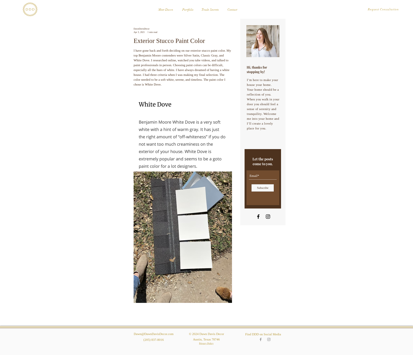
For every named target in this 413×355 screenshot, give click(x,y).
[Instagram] (268, 216)
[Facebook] (258, 216)
